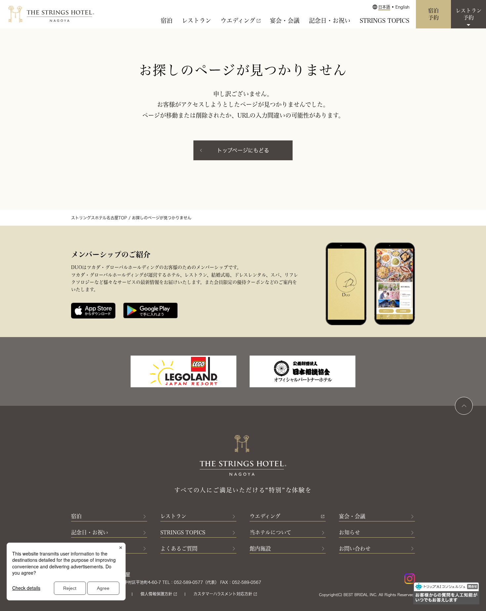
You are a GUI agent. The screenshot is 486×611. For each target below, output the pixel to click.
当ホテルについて (270, 532)
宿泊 (167, 20)
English (402, 7)
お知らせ (349, 532)
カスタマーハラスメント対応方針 (222, 594)
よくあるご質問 (178, 548)
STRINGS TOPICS (384, 20)
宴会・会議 (285, 20)
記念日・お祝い (329, 20)
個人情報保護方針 (156, 594)
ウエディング (238, 20)
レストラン (196, 20)
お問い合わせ (355, 548)
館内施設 (260, 548)
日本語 (384, 7)
